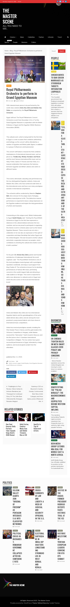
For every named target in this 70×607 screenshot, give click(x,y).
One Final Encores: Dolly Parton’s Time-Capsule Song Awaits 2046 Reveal (10, 429)
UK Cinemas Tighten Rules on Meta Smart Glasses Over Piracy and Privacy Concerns (58, 347)
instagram (63, 1)
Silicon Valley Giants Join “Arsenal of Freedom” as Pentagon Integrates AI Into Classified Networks (17, 507)
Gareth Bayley (25, 363)
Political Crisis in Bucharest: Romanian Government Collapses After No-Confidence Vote (17, 547)
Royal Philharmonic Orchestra (14, 365)
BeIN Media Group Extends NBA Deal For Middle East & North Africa (58, 449)
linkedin (66, 1)
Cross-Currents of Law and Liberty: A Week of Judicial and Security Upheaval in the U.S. (39, 504)
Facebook (12, 372)
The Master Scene (10, 16)
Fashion (41, 37)
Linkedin (12, 376)
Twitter (22, 372)
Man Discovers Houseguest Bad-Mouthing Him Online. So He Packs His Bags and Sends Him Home (63, 272)
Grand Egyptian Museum (35, 363)
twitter (60, 1)
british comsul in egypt (15, 363)
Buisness (56, 320)
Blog (11, 51)
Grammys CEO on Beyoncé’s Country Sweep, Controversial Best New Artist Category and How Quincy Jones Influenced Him (35, 393)
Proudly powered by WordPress (20, 603)
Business (24, 42)
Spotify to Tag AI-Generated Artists (37, 427)
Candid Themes (54, 603)
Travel (60, 37)
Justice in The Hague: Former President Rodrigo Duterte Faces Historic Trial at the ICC (62, 504)
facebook (58, 1)
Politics (33, 42)
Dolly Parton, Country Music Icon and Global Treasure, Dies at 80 (24, 429)
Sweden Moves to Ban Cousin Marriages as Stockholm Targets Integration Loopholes (57, 83)
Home (19, 1)
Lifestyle (51, 37)
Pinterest (33, 372)
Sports (8, 41)
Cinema (12, 37)
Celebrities (31, 37)
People (15, 42)
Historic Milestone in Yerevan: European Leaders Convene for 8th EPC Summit (62, 546)
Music (22, 37)
